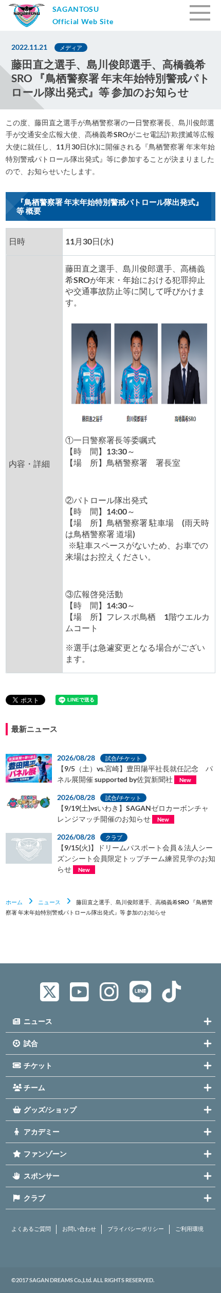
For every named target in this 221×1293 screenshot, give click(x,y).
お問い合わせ (79, 1229)
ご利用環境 (189, 1229)
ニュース (49, 902)
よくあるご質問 (31, 1229)
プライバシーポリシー (135, 1229)
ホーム (14, 902)
